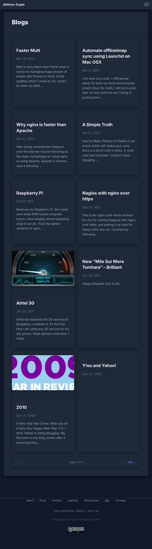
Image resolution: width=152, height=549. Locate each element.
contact (57, 500)
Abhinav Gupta (13, 4)
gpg (107, 500)
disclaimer (91, 500)
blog (43, 500)
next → (132, 462)
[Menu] (146, 4)
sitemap (120, 500)
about (30, 500)
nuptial (73, 500)
